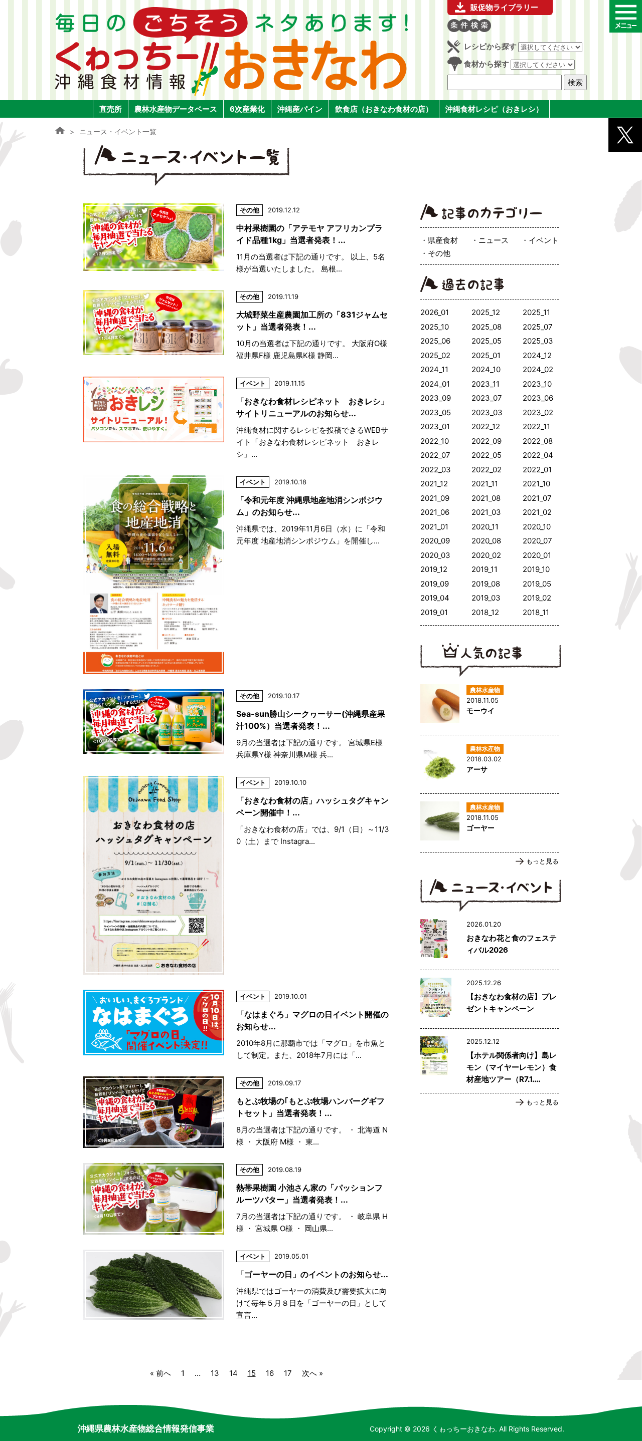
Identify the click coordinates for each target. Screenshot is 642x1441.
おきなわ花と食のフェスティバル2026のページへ (489, 941)
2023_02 (538, 412)
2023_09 (435, 398)
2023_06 (538, 398)
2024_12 (537, 355)
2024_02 (538, 369)
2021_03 (486, 512)
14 (233, 1373)
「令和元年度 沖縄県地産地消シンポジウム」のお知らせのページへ (236, 575)
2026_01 (434, 312)
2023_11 (485, 384)
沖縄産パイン (300, 109)
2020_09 (435, 540)
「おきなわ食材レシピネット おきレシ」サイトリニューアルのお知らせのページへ (236, 418)
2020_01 (537, 555)
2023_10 (537, 384)
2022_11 (536, 426)
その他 (439, 253)
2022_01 (537, 469)
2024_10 (486, 369)
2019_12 (433, 569)
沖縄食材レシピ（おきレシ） (494, 109)
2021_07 (537, 498)
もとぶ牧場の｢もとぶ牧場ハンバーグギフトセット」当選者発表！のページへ (236, 1112)
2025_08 (486, 327)
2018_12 (485, 612)
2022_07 (435, 455)
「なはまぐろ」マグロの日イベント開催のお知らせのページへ (236, 1025)
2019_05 (537, 584)
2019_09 (434, 584)
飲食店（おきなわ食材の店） (384, 109)
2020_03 (435, 555)
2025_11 (536, 312)
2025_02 (435, 355)
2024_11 (434, 369)
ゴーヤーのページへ (489, 823)
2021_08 (486, 498)
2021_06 (434, 512)
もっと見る (542, 861)
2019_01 (434, 612)
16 (270, 1373)
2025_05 (486, 341)
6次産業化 (247, 109)
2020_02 (486, 555)
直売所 (110, 109)
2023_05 (435, 412)
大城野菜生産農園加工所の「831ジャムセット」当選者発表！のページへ (236, 325)
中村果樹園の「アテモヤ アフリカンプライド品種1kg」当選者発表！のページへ (236, 239)
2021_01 (434, 526)
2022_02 (486, 469)
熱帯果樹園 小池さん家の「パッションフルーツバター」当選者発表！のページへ (236, 1199)
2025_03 (538, 341)
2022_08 (538, 441)
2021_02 (537, 512)
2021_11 (484, 483)
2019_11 (484, 569)
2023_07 (486, 398)
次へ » (312, 1373)
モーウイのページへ (489, 706)
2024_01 (435, 384)
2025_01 (486, 355)
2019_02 (537, 598)
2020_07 (537, 540)
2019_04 (434, 598)
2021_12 (434, 483)
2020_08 (486, 540)
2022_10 (434, 441)
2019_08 (485, 584)
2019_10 (536, 569)
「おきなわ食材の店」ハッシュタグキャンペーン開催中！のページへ (236, 875)
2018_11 (536, 612)
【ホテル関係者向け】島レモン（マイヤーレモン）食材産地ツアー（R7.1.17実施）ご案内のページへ (489, 1061)
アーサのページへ (489, 764)
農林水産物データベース (175, 109)
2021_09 (434, 498)
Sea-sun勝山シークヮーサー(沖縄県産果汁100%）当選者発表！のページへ (236, 725)
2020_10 (537, 526)
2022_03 (435, 469)
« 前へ (160, 1373)
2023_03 (487, 412)
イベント (544, 240)
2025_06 (435, 341)
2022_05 (486, 455)
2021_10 (536, 483)
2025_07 (538, 327)
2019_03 (486, 598)
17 (288, 1373)
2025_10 (434, 327)
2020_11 (485, 526)
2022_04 (538, 455)
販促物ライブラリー (504, 7)
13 (215, 1373)
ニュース (493, 240)
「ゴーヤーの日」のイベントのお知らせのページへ (236, 1285)
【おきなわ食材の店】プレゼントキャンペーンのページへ (489, 999)
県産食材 (443, 240)
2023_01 (435, 426)
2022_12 (485, 426)
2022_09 (486, 441)
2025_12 (485, 312)
